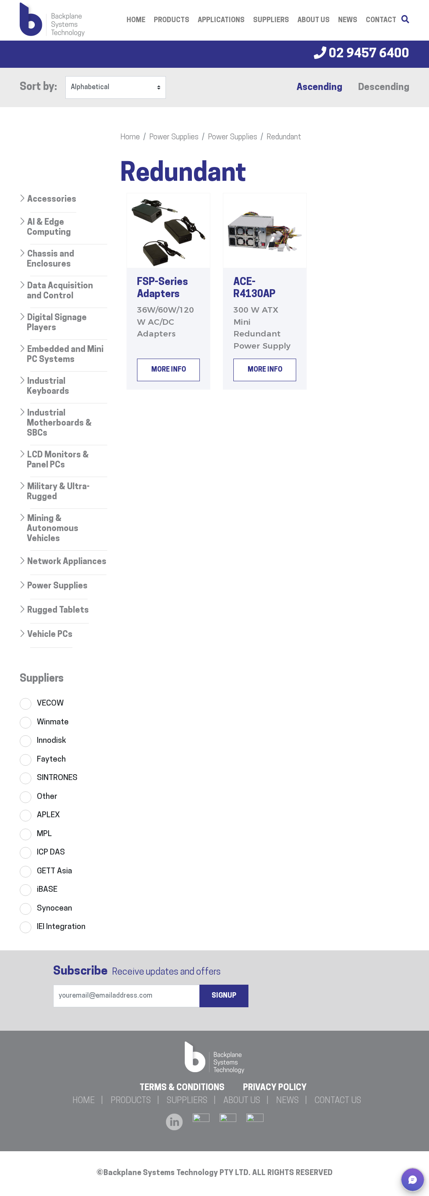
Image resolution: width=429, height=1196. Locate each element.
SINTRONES (57, 778)
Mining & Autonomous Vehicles (52, 529)
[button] (413, 1180)
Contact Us (338, 1101)
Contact (381, 20)
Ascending (319, 87)
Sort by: (38, 87)
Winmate (53, 722)
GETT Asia (54, 871)
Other (47, 797)
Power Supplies (174, 137)
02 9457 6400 (367, 54)
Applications (221, 20)
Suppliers (271, 20)
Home (136, 20)
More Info (168, 370)
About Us (313, 20)
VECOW (50, 704)
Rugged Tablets (58, 610)
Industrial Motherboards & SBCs (59, 423)
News (347, 20)
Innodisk (51, 741)
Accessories (51, 199)
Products (171, 20)
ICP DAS (51, 853)
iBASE (47, 890)
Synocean (54, 909)
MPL (44, 834)
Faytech (51, 760)
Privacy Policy (275, 1088)
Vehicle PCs (49, 635)
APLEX (48, 815)
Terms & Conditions (182, 1088)
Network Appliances (66, 562)
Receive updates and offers (137, 972)
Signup (224, 996)
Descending (383, 87)
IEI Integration (61, 927)
